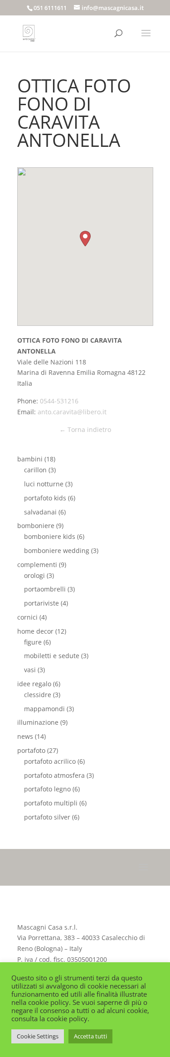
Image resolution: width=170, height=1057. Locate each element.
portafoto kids (45, 498)
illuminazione (37, 722)
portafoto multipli (51, 803)
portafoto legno (47, 789)
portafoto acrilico (50, 761)
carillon (35, 469)
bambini (30, 459)
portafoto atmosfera (54, 775)
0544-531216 (59, 401)
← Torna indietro (85, 429)
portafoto (31, 750)
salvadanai (40, 512)
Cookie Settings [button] (37, 1036)
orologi (34, 575)
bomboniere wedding (56, 550)
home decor (35, 631)
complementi (37, 564)
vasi (30, 669)
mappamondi (44, 708)
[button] (85, 238)
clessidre (37, 694)
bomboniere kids (49, 536)
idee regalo (34, 683)
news (25, 736)
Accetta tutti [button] (90, 1036)
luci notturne (43, 484)
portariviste (41, 603)
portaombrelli (45, 589)
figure (33, 642)
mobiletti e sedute (51, 655)
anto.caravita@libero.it (72, 411)
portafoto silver (47, 817)
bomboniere (35, 525)
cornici (27, 617)
